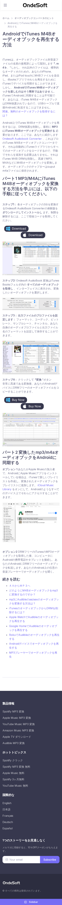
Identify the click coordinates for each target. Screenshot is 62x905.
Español (7, 828)
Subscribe (49, 859)
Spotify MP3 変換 (13, 711)
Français (7, 815)
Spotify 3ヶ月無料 (13, 779)
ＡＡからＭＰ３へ (19, 585)
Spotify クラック (12, 760)
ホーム (5, 18)
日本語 (6, 809)
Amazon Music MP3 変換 (18, 730)
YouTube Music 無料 (15, 785)
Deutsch (7, 822)
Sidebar (33, 902)
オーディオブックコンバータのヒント (34, 18)
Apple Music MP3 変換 (16, 717)
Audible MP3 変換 (13, 743)
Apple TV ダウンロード (16, 736)
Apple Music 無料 (13, 773)
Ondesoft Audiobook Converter (22, 138)
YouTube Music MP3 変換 (18, 724)
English (6, 803)
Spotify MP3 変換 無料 (16, 766)
